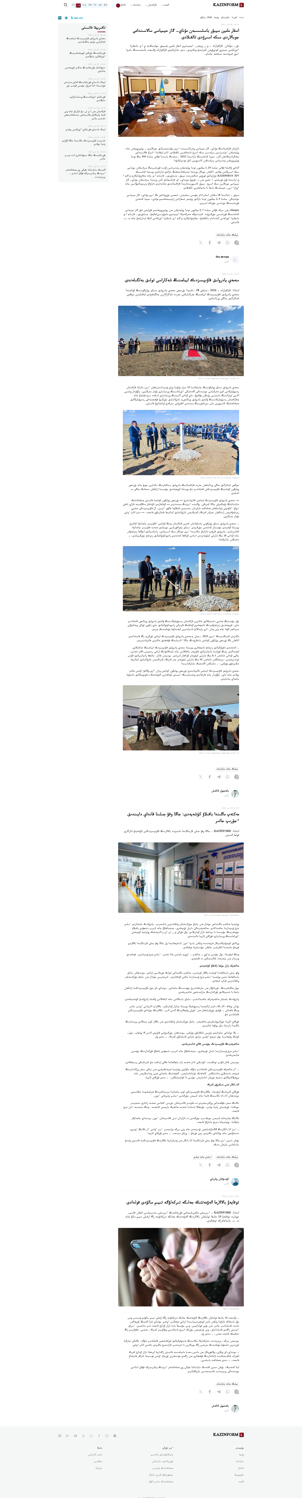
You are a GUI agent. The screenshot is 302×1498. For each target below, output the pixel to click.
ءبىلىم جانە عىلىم (203, 1157)
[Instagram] (236, 243)
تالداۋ (123, 5)
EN (90, 5)
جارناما (99, 1468)
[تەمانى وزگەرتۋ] (116, 5)
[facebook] (99, 1435)
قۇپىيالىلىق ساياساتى (162, 1462)
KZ (105, 5)
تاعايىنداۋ (225, 17)
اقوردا (234, 17)
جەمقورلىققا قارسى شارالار (161, 1475)
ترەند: (241, 17)
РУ (95, 5)
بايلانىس (98, 1462)
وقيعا (216, 17)
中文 (84, 5)
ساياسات (240, 1462)
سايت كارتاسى (95, 1455)
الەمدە (241, 1482)
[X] (200, 243)
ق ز (78, 5)
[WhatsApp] (227, 243)
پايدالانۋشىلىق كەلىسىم (162, 1455)
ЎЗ (73, 5)
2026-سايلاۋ (206, 17)
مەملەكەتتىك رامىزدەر (162, 1468)
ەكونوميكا (239, 1475)
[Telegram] (218, 243)
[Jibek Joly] (76, 17)
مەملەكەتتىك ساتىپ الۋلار (160, 1482)
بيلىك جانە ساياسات (227, 235)
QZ (100, 5)
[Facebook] (209, 243)
